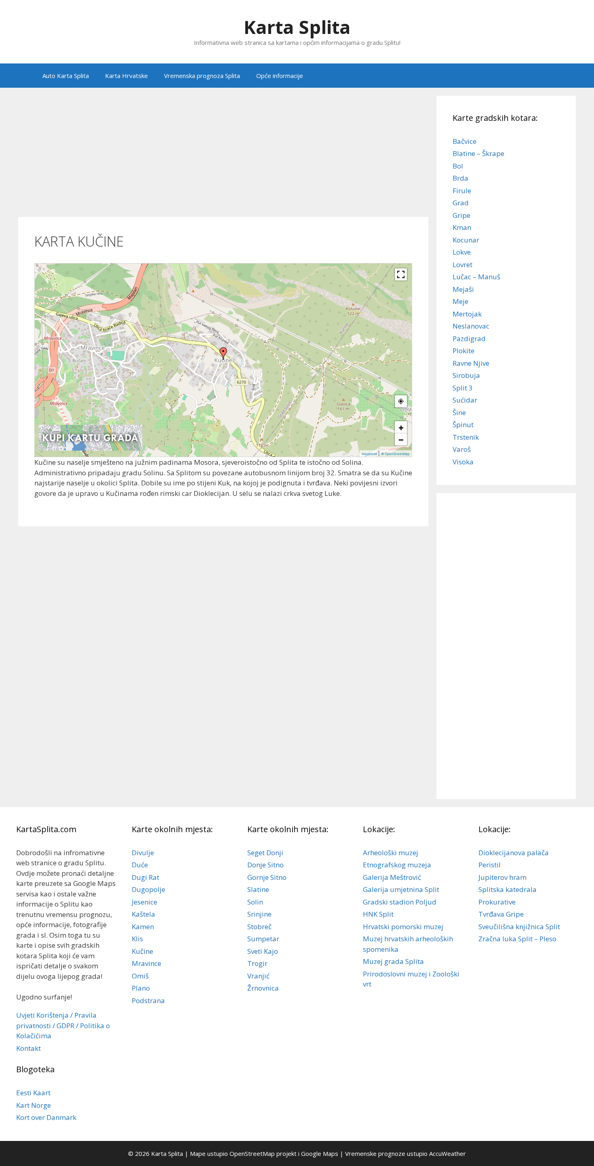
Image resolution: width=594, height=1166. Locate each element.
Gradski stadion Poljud (399, 902)
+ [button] (401, 427)
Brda (460, 178)
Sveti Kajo (262, 951)
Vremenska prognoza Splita (202, 76)
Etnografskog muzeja (397, 864)
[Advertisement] (223, 152)
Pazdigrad (469, 338)
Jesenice (144, 902)
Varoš (462, 449)
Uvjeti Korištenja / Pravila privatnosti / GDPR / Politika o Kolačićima (63, 1025)
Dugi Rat (145, 877)
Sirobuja (466, 375)
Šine (459, 412)
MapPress (369, 454)
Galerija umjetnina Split (401, 889)
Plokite (463, 350)
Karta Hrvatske (126, 76)
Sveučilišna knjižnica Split (519, 926)
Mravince (146, 963)
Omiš (140, 975)
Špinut (463, 424)
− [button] (401, 439)
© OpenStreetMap (395, 454)
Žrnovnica (263, 988)
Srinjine (259, 914)
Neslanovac (471, 326)
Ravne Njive (471, 363)
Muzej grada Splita (393, 961)
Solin (255, 902)
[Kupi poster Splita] (90, 448)
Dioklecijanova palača (513, 852)
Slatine (258, 889)
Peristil (489, 864)
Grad (461, 202)
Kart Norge (33, 1105)
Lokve (462, 252)
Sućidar (465, 400)
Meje (460, 301)
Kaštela (143, 914)
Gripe (461, 215)
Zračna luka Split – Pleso (517, 938)
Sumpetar (263, 938)
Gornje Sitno (266, 877)
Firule (462, 190)
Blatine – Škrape (478, 153)
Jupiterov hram (502, 877)
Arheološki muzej (390, 852)
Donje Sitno (265, 864)
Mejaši (463, 289)
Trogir (257, 963)
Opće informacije (279, 76)
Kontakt (28, 1048)
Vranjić (258, 975)
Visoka (463, 461)
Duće (140, 864)
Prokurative (497, 902)
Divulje (143, 852)
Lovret (462, 264)
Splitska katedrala (507, 889)
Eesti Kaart (33, 1092)
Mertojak (467, 313)
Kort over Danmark (46, 1117)
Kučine (142, 951)
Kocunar (466, 240)
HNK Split (378, 914)
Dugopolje (148, 889)
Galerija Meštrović (392, 877)
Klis (137, 938)
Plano (141, 988)
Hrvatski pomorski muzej (403, 926)
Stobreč (259, 926)
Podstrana (148, 1000)
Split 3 (463, 387)
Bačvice (464, 141)
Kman (462, 227)
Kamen (143, 926)
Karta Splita (297, 27)
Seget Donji (265, 852)
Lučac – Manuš (476, 276)
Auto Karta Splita (65, 76)
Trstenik (466, 437)
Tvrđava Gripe (501, 914)
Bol (458, 166)
